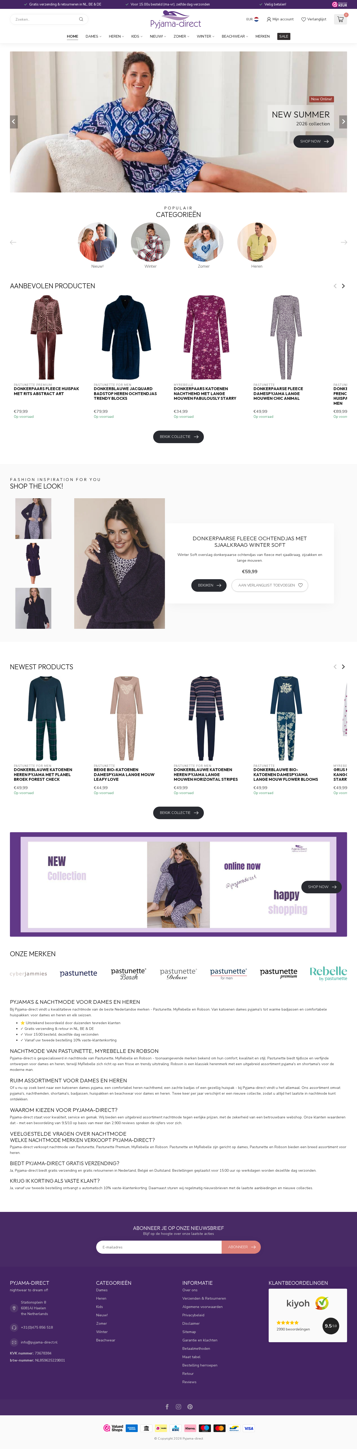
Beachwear (233, 36)
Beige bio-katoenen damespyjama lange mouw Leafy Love (124, 774)
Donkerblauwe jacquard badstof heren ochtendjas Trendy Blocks (125, 393)
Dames (92, 36)
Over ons (190, 1290)
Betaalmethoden (196, 1348)
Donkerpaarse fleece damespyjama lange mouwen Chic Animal (278, 393)
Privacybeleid (193, 1315)
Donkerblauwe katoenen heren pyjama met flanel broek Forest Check (43, 774)
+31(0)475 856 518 (37, 1327)
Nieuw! (156, 36)
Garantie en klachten (199, 1340)
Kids (135, 36)
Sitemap (189, 1331)
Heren (115, 36)
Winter (204, 36)
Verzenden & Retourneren (204, 1298)
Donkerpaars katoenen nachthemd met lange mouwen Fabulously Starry (205, 393)
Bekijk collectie (175, 436)
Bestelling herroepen (199, 1365)
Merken (263, 36)
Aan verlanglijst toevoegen (266, 585)
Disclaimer (191, 1323)
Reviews (189, 1382)
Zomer (180, 36)
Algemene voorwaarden (202, 1306)
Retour (188, 1373)
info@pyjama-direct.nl (39, 1342)
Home (72, 36)
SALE (283, 36)
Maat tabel (191, 1356)
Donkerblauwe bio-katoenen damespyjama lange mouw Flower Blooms (286, 774)
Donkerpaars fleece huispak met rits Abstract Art (46, 391)
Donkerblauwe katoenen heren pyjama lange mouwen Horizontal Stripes (206, 774)
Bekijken (205, 585)
